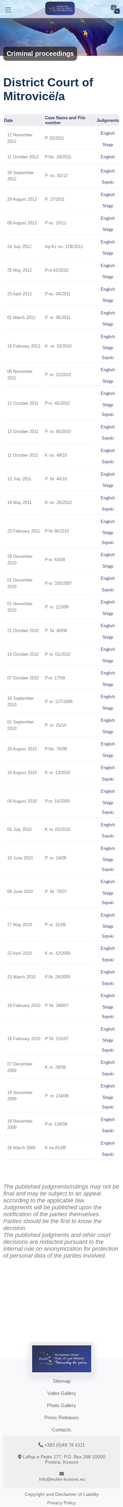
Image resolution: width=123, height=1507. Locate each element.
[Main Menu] (8, 9)
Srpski (108, 182)
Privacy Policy (61, 1502)
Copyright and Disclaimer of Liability (62, 1494)
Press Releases (61, 1417)
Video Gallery (61, 1393)
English (108, 133)
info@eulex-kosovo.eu (62, 1479)
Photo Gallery (61, 1405)
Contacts (61, 1429)
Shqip (107, 144)
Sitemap (62, 1381)
